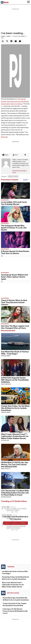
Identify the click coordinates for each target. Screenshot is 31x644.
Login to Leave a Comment (15, 523)
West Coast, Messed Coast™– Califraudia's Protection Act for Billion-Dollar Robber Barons (15, 436)
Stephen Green (5, 355)
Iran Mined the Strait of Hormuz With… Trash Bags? (15, 353)
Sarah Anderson (6, 384)
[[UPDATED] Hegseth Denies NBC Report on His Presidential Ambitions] (15, 367)
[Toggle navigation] (28, 2)
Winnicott (4, 137)
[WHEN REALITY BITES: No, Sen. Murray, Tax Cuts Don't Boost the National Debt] (15, 452)
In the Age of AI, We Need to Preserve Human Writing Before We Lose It (15, 611)
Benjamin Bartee (6, 497)
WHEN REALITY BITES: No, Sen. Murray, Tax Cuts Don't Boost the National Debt (14, 464)
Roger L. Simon (5, 36)
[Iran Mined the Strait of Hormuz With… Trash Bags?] (15, 341)
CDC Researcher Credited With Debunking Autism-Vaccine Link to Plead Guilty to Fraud (15, 493)
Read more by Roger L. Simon (19, 171)
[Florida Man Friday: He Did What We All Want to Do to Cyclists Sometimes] (15, 396)
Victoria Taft (5, 440)
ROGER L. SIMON (13, 176)
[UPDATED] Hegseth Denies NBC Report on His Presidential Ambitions (15, 380)
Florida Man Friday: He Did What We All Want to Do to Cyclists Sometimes (15, 408)
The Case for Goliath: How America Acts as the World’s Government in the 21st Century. (15, 101)
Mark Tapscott (5, 468)
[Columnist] (7, 163)
